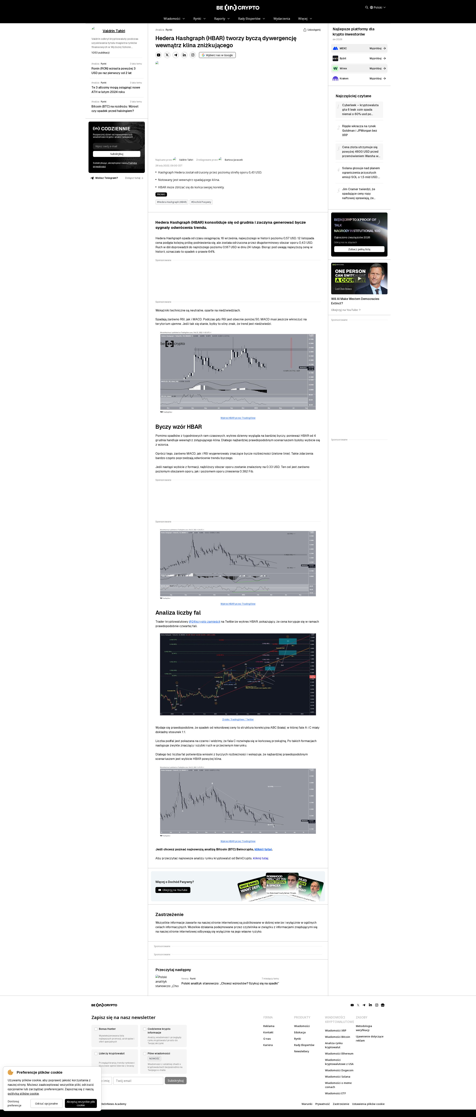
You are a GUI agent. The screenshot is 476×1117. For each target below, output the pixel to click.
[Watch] (359, 278)
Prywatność (322, 1104)
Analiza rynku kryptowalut (334, 1045)
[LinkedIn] (184, 55)
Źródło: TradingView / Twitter (238, 719)
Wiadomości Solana (337, 1076)
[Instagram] (193, 55)
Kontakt (268, 1032)
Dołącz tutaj (132, 178)
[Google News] (383, 1005)
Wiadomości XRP (335, 1030)
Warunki (307, 1104)
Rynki (169, 29)
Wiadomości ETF (335, 1093)
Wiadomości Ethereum (339, 1053)
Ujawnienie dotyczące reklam (369, 1038)
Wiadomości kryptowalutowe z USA (339, 1062)
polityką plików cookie (23, 1094)
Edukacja (300, 1032)
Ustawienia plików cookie (368, 1104)
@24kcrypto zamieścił (204, 622)
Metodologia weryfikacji (364, 1028)
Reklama (268, 1026)
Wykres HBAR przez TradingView (238, 417)
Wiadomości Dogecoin (339, 1070)
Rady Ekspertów (304, 1045)
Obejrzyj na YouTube (344, 309)
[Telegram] (176, 55)
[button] (114, 1036)
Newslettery (301, 1051)
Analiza (159, 29)
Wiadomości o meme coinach (338, 1085)
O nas (267, 1038)
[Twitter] (167, 55)
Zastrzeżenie (341, 1104)
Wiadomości (302, 1026)
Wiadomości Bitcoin (337, 1037)
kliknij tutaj (263, 849)
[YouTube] (158, 55)
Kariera (268, 1045)
